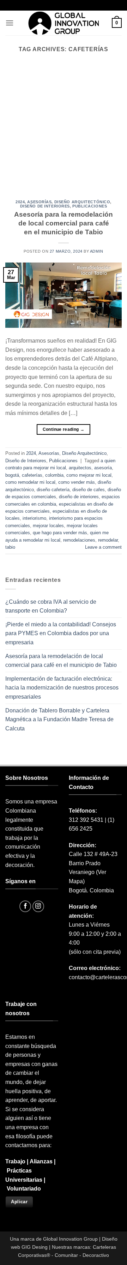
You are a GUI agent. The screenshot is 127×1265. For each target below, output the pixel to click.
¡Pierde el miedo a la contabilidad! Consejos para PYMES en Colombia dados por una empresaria (60, 633)
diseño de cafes (88, 489)
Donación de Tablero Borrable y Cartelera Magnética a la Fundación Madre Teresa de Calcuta (59, 719)
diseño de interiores (79, 496)
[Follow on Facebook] (25, 906)
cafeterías (32, 475)
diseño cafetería (53, 489)
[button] (9, 22)
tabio (10, 547)
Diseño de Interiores (45, 206)
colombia (54, 475)
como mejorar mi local (88, 475)
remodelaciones (79, 540)
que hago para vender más (60, 532)
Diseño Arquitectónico (82, 202)
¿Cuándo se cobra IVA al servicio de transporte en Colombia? (50, 606)
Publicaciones (89, 206)
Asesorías (39, 202)
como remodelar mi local (30, 482)
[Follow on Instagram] (38, 906)
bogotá (12, 475)
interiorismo (34, 518)
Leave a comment (103, 547)
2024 (20, 202)
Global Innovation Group (70, 1239)
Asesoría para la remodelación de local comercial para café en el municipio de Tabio (63, 223)
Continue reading (64, 429)
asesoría (103, 467)
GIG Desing (35, 1247)
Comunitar (66, 1255)
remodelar (108, 540)
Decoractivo (96, 1255)
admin (96, 251)
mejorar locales (48, 525)
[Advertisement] (63, 133)
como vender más (76, 482)
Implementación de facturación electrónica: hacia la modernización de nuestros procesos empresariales (62, 688)
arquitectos (80, 467)
